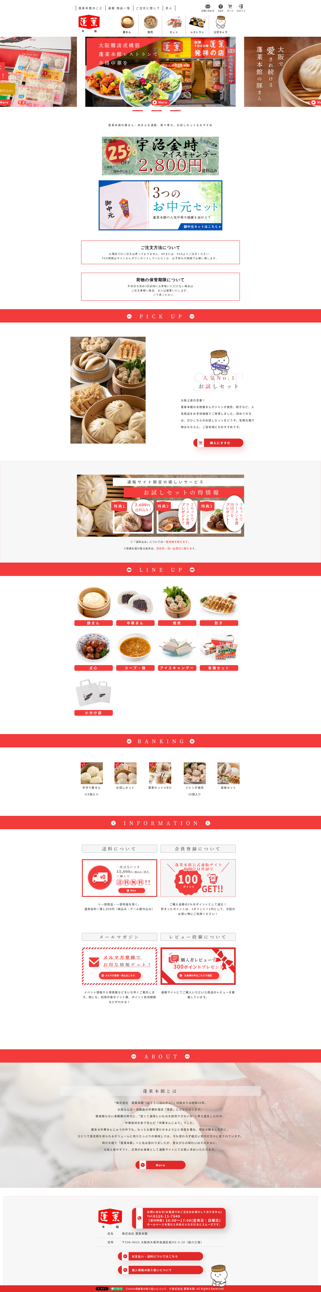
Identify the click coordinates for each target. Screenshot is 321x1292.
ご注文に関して (148, 8)
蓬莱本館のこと (91, 8)
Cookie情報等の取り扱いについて (146, 1288)
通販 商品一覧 (119, 8)
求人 (169, 8)
